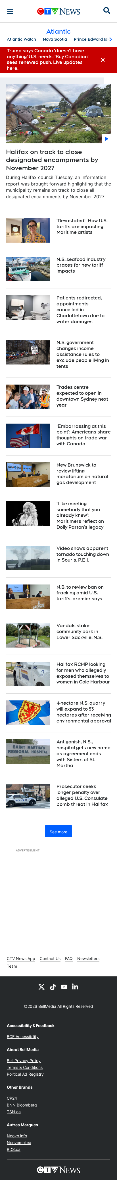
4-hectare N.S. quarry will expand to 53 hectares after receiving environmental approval (84, 711)
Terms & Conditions (25, 1067)
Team (12, 966)
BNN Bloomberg (22, 1105)
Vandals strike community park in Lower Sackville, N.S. (80, 631)
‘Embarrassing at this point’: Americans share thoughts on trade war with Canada (84, 435)
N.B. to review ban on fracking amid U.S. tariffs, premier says (80, 593)
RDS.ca (13, 1149)
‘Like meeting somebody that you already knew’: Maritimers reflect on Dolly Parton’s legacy (80, 515)
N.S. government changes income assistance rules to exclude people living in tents (83, 354)
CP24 (12, 1098)
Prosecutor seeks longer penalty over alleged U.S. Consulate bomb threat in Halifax (82, 795)
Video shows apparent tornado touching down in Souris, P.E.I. (83, 554)
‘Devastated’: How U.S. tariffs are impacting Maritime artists (82, 226)
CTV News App (21, 958)
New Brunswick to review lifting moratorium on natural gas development (82, 473)
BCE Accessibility (23, 1036)
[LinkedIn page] (75, 986)
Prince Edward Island (95, 39)
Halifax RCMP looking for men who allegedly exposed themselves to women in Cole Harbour (83, 673)
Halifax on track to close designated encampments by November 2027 (52, 160)
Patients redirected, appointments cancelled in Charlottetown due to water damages (81, 309)
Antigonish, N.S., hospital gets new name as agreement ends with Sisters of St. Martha (83, 753)
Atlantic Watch (21, 39)
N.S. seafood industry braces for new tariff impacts (81, 265)
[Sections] (10, 11)
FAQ (69, 958)
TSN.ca (14, 1111)
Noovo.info (17, 1135)
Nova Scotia (55, 39)
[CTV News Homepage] (58, 11)
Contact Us (50, 958)
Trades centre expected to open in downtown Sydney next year (82, 396)
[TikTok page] (52, 986)
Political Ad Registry (25, 1074)
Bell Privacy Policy (24, 1060)
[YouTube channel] (64, 986)
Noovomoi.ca (19, 1142)
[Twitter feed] (41, 986)
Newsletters (88, 958)
